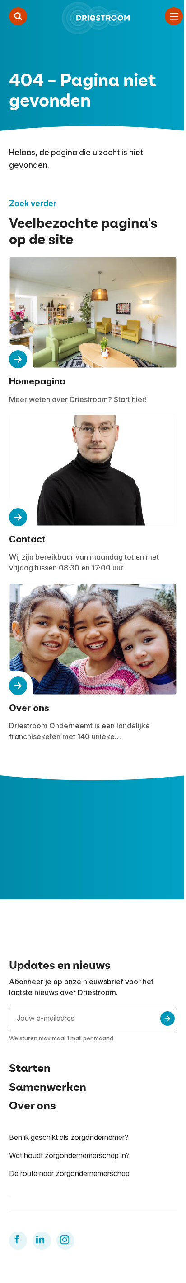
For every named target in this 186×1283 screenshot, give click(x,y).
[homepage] (96, 18)
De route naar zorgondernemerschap (69, 1173)
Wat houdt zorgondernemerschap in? (69, 1155)
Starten (30, 1068)
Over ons (32, 1105)
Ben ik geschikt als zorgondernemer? (68, 1137)
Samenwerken (47, 1087)
